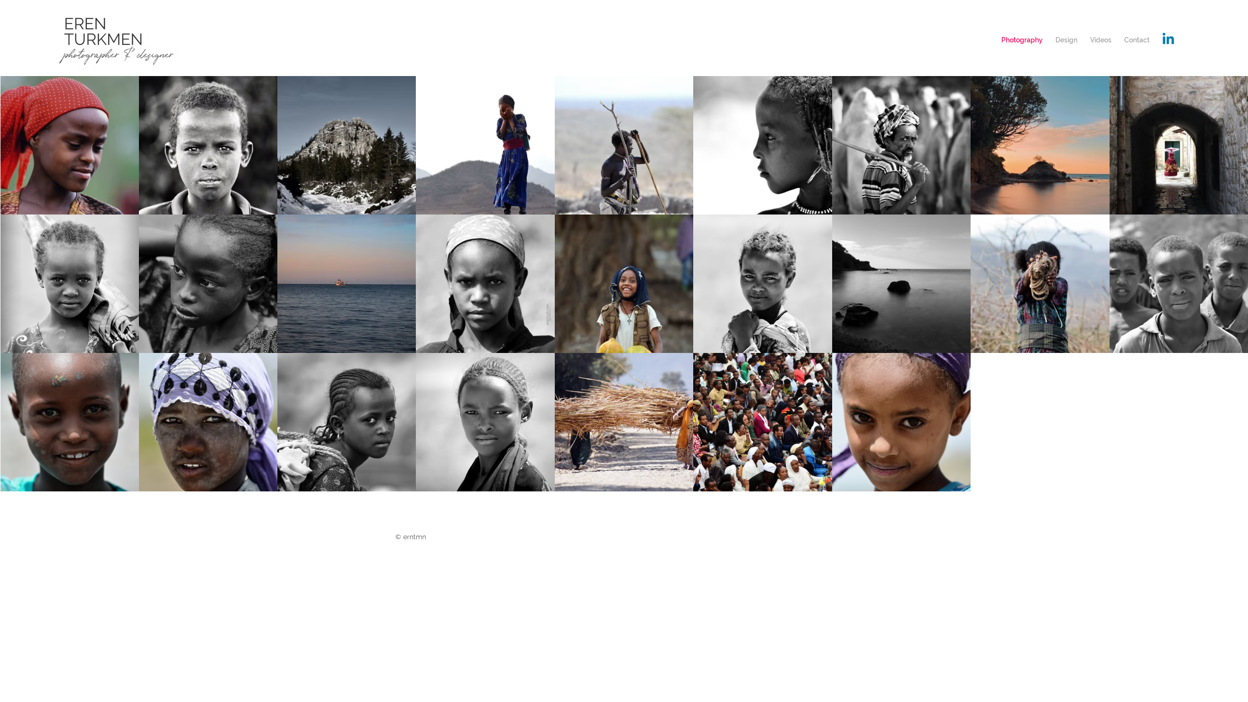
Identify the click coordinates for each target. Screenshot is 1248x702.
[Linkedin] (1168, 40)
